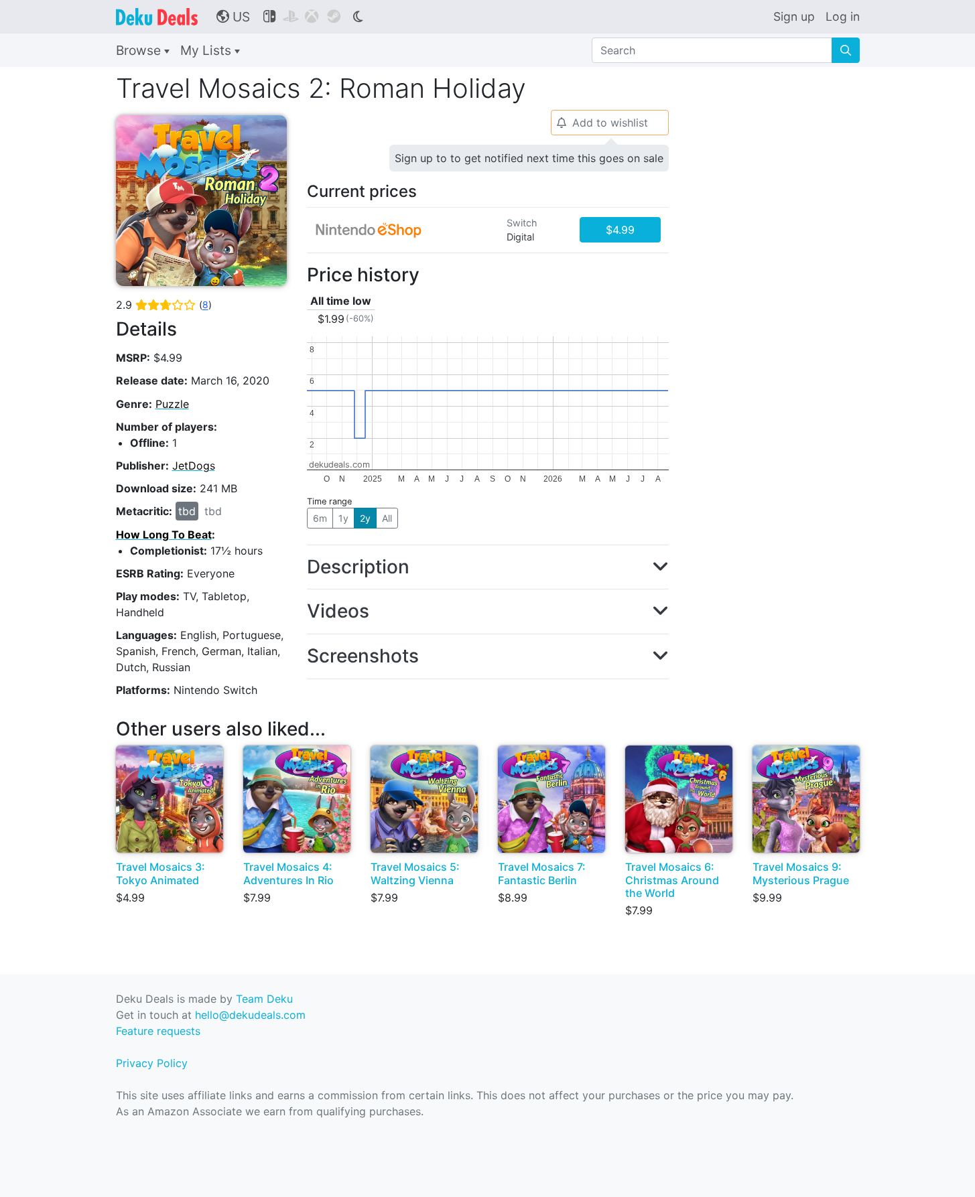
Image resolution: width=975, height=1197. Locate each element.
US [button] (233, 17)
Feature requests (158, 1031)
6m (320, 518)
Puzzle (172, 404)
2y (365, 518)
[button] (488, 567)
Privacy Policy (152, 1063)
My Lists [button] (207, 50)
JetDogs (193, 465)
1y (343, 518)
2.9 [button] (164, 304)
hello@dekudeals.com (250, 1015)
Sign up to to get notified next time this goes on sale (529, 158)
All (387, 518)
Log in (843, 16)
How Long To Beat (164, 534)
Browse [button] (140, 50)
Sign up (794, 16)
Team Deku (264, 998)
